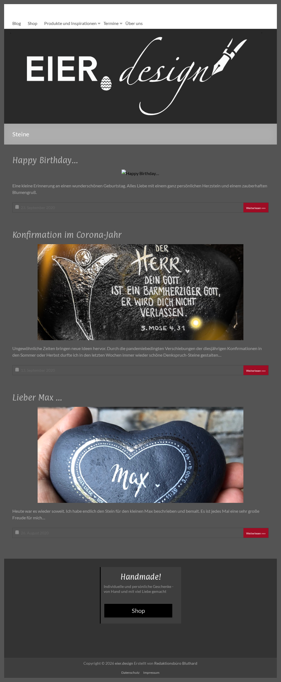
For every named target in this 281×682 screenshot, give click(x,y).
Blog (16, 23)
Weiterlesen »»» (256, 208)
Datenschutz (130, 672)
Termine (111, 23)
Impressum (151, 672)
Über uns (134, 23)
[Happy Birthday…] (140, 173)
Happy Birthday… (45, 160)
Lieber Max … (37, 397)
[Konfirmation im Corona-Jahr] (140, 247)
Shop (32, 23)
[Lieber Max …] (140, 410)
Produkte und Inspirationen (70, 23)
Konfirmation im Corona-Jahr (67, 235)
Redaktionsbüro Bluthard (175, 663)
